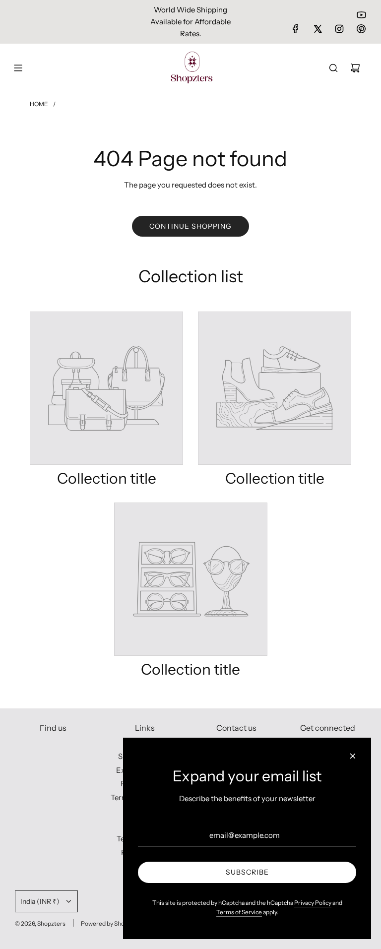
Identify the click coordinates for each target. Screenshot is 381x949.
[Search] (333, 68)
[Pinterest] (361, 29)
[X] (317, 29)
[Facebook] (296, 29)
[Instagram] (339, 29)
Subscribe (247, 872)
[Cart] (355, 68)
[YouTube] (361, 15)
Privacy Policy (312, 902)
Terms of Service (239, 912)
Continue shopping (190, 226)
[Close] (353, 756)
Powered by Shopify (107, 923)
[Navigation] (18, 68)
